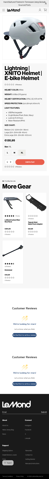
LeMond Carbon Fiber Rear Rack (12, 221)
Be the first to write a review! (24, 335)
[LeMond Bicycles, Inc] (13, 10)
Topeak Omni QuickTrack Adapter (35, 223)
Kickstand (8, 270)
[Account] (40, 10)
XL (22, 153)
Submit (44, 412)
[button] (3, 10)
